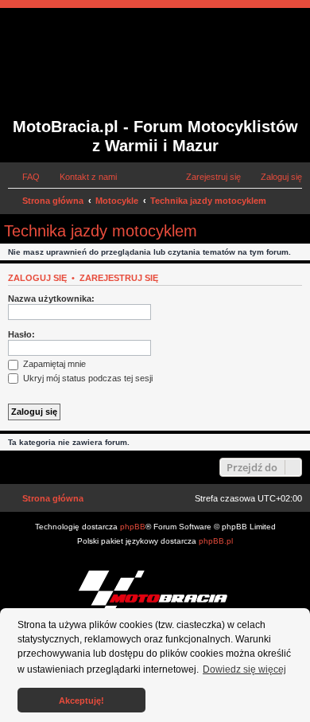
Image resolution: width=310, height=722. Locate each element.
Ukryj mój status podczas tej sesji (87, 378)
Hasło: (21, 334)
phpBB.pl (216, 541)
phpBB (132, 526)
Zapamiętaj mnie (53, 364)
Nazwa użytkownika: (51, 298)
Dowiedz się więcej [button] (244, 669)
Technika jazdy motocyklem (100, 231)
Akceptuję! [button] (81, 700)
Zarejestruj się (118, 278)
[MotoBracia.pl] (155, 592)
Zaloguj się (37, 278)
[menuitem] (24, 176)
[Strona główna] (106, 64)
